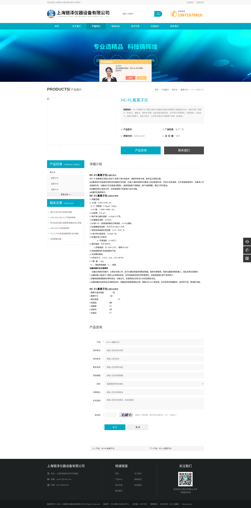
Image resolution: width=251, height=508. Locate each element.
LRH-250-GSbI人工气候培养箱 (62, 217)
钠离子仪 (54, 189)
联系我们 (200, 2)
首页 (57, 26)
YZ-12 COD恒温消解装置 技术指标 (64, 234)
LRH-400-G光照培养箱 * (60, 228)
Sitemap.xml (187, 504)
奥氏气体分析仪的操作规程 (61, 212)
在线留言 (190, 2)
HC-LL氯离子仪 (165, 448)
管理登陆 (153, 504)
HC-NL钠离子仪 (107, 448)
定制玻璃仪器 (55, 239)
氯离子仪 (54, 184)
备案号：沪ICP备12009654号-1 (116, 504)
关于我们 (76, 26)
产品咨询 (141, 150)
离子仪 (175, 90)
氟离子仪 (184, 90)
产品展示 (165, 90)
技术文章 (135, 26)
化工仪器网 (174, 504)
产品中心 (96, 26)
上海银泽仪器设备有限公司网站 (67, 2)
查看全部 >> (66, 194)
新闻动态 (116, 26)
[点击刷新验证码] (126, 415)
